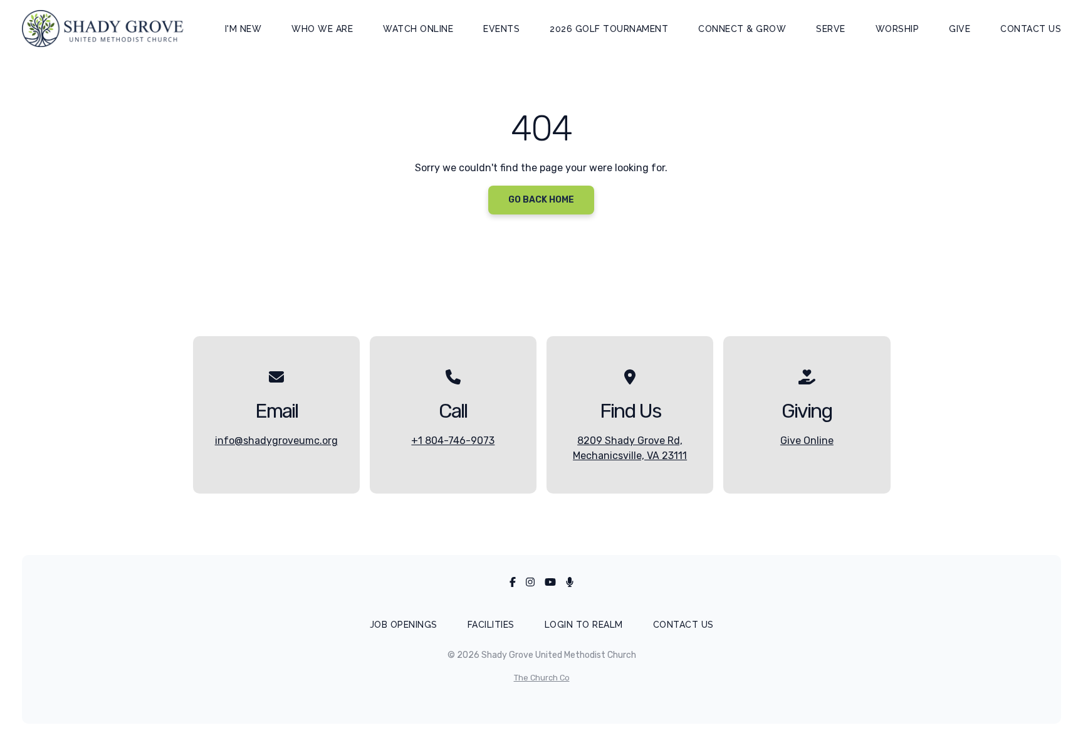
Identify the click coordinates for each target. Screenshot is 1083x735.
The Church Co (542, 677)
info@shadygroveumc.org (276, 441)
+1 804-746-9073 (452, 441)
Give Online (807, 441)
